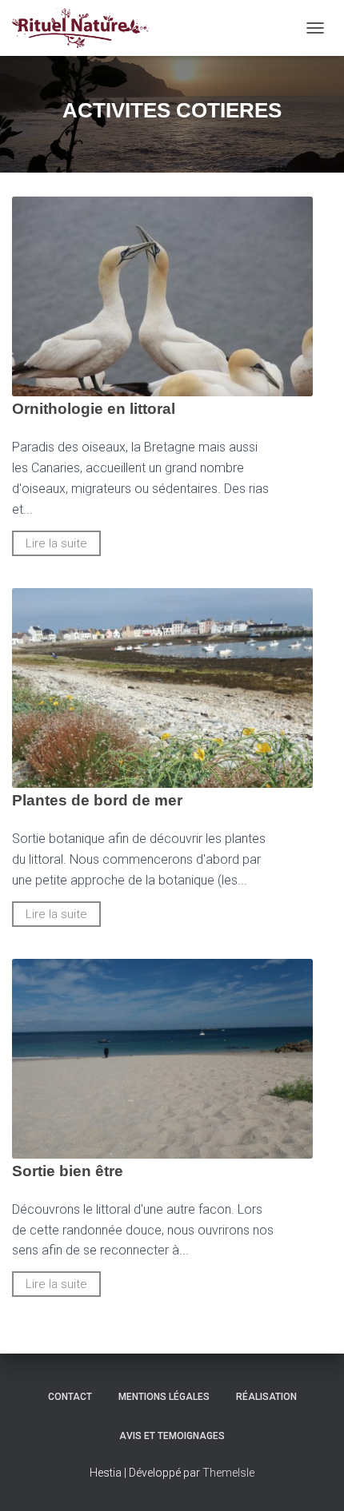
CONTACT (70, 1396)
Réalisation (266, 1396)
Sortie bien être (67, 1171)
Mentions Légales (164, 1396)
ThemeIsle (228, 1472)
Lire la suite (56, 543)
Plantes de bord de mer (97, 800)
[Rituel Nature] (86, 28)
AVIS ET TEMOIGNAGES (172, 1435)
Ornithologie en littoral (93, 408)
